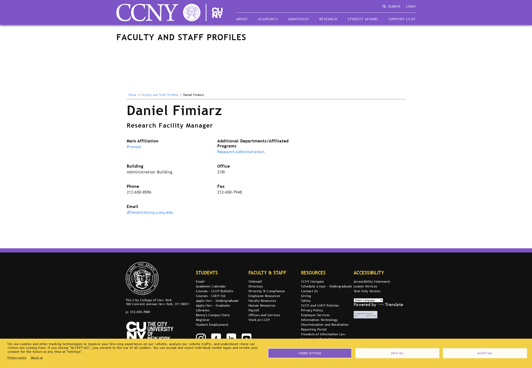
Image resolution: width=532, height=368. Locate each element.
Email (200, 281)
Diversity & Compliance (267, 291)
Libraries (202, 310)
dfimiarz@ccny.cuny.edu (150, 212)
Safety (306, 300)
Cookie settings (309, 353)
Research (328, 19)
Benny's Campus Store (213, 315)
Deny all (397, 353)
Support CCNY (402, 19)
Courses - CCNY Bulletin (214, 291)
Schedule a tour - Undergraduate (326, 286)
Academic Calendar (211, 286)
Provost (134, 146)
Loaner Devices (365, 286)
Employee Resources (264, 295)
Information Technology (319, 319)
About (242, 19)
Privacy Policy (312, 310)
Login (411, 6)
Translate (394, 304)
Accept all (485, 353)
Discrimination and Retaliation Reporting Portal (325, 327)
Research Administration (241, 151)
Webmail (255, 281)
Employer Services (315, 315)
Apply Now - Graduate (213, 305)
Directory (256, 286)
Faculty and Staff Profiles (159, 95)
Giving (306, 295)
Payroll (254, 310)
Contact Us (309, 291)
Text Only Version (367, 291)
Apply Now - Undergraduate (217, 300)
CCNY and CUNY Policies (320, 305)
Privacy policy (16, 357)
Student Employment (212, 324)
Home (132, 95)
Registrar (203, 319)
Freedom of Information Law (323, 334)
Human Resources (262, 305)
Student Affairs (363, 19)
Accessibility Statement (372, 281)
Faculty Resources (262, 300)
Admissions (298, 19)
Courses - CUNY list (211, 295)
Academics (268, 19)
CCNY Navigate (312, 281)
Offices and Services (264, 315)
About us (37, 357)
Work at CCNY (259, 319)
